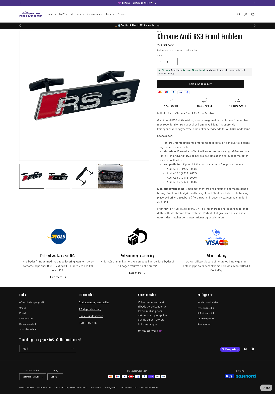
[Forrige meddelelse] (20, 3)
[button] (52, 14)
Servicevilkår (26, 318)
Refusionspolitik (28, 324)
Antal (159, 55)
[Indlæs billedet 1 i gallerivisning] (31, 176)
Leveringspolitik (206, 318)
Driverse (30, 388)
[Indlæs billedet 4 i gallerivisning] (110, 176)
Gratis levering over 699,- (94, 302)
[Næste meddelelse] (255, 3)
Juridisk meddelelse (208, 302)
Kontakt (23, 313)
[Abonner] (72, 349)
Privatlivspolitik (206, 308)
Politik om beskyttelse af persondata (70, 388)
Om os (22, 308)
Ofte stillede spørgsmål (31, 302)
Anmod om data (27, 329)
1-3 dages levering (90, 309)
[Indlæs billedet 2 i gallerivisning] (58, 176)
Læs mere (56, 277)
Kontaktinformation (149, 388)
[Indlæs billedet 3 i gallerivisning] (84, 176)
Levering (172, 50)
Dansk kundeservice (91, 316)
